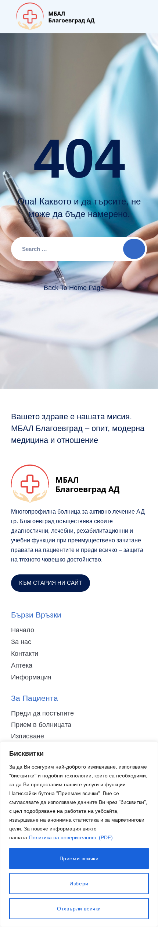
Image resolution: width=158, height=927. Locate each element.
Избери (79, 883)
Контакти (24, 653)
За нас (21, 642)
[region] (79, 834)
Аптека (21, 665)
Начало (22, 630)
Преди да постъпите (42, 713)
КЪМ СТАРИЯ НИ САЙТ (50, 583)
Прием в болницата (41, 724)
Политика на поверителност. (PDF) (71, 837)
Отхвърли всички (79, 909)
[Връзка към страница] (55, 16)
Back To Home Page (74, 287)
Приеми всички (79, 858)
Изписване (27, 736)
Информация (31, 677)
